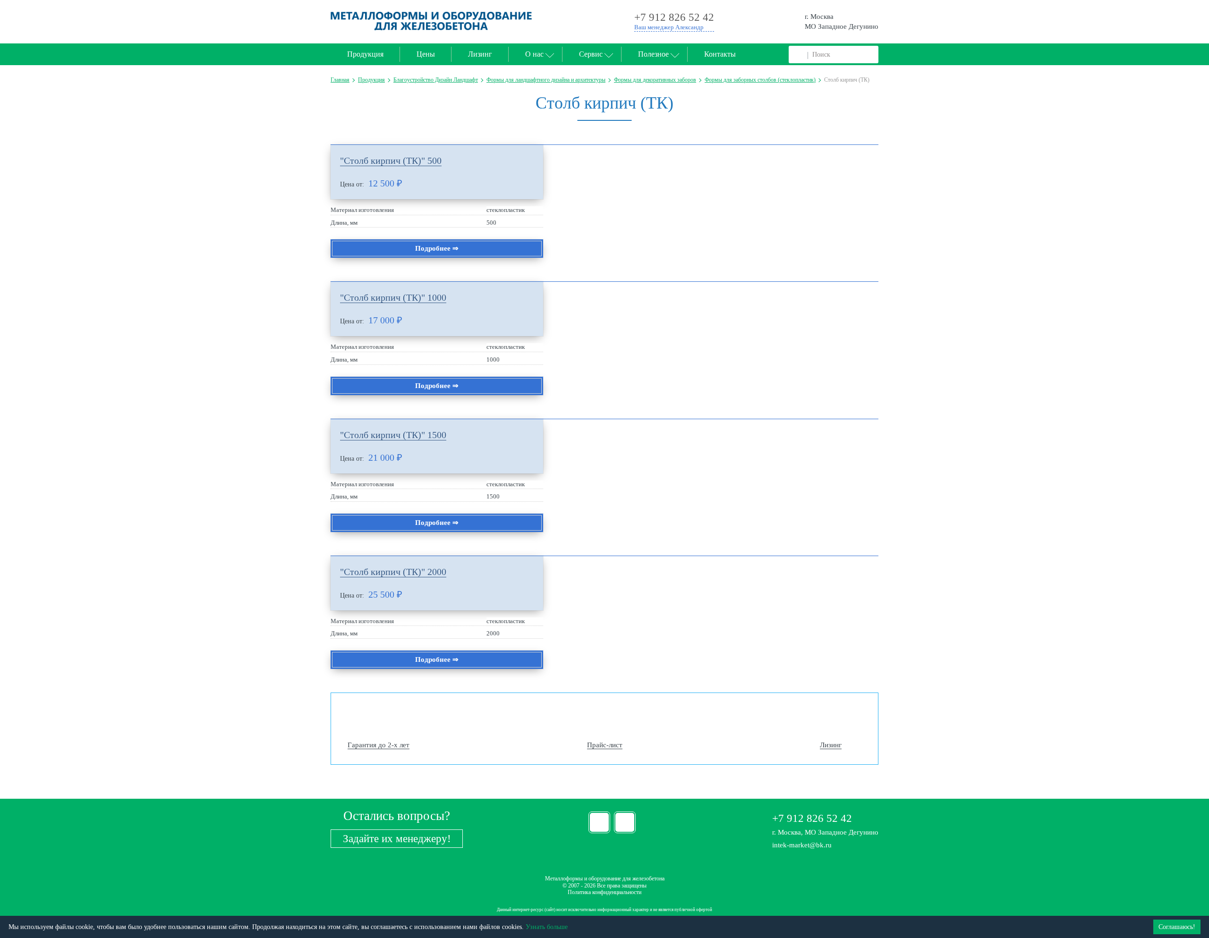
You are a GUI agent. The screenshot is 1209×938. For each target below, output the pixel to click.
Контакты (720, 54)
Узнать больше (547, 926)
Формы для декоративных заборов (655, 79)
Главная (340, 79)
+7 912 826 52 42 (812, 818)
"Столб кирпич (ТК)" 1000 (393, 297)
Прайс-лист (604, 745)
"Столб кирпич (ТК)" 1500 (393, 435)
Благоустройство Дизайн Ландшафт (435, 79)
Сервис (591, 54)
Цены (426, 54)
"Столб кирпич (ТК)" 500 (391, 160)
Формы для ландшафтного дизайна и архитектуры (545, 79)
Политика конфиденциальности (604, 892)
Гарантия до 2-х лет (378, 745)
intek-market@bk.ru (802, 845)
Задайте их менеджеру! (397, 839)
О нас (534, 54)
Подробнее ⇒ (437, 248)
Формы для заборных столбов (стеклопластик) (760, 79)
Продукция (365, 54)
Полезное (653, 54)
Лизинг (480, 54)
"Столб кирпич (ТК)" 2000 (393, 571)
